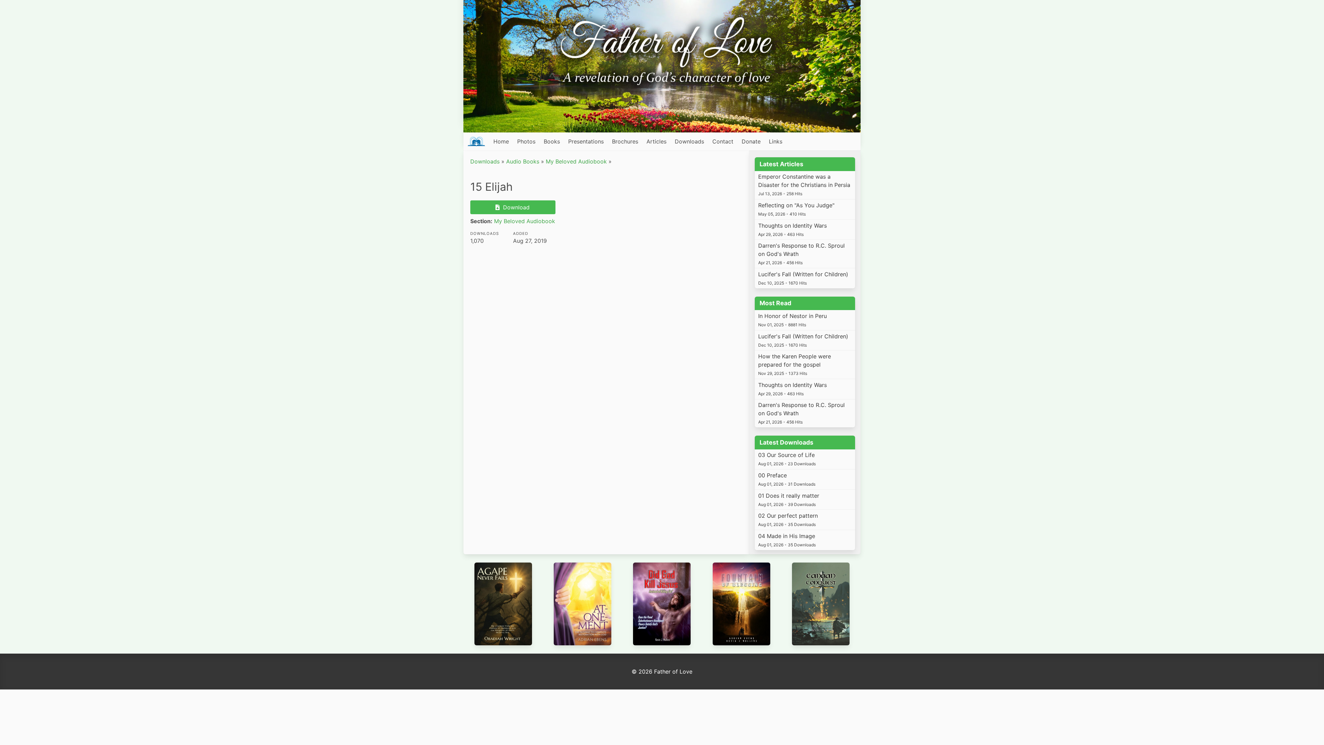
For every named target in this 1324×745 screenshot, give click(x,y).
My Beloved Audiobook (576, 161)
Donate (751, 141)
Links (775, 141)
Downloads (689, 141)
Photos (526, 141)
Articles (656, 141)
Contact (722, 141)
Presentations (586, 141)
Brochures (625, 141)
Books (552, 141)
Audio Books (522, 161)
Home (501, 141)
